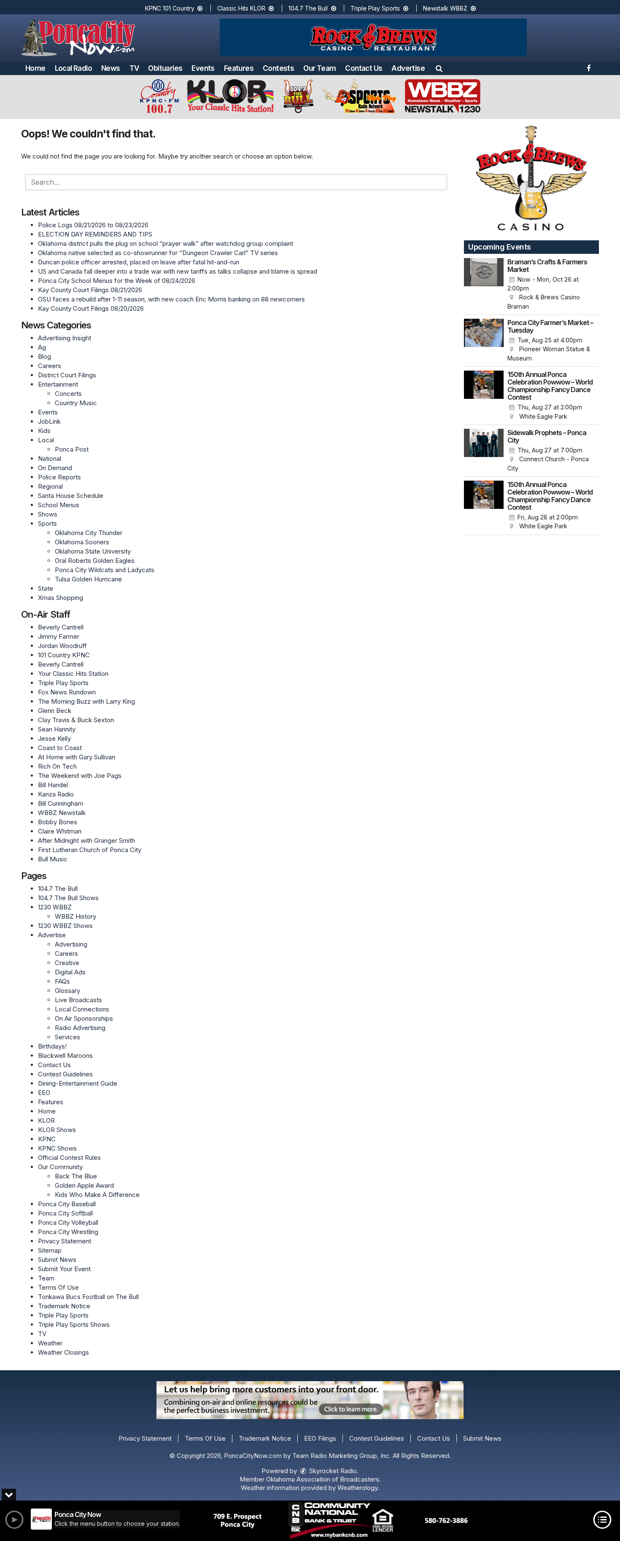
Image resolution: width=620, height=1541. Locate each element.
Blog (44, 356)
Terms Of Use (58, 1287)
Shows (47, 514)
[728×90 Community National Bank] (340, 1521)
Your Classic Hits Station (73, 674)
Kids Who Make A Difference (97, 1195)
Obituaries (165, 68)
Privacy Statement (64, 1241)
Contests (278, 68)
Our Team (319, 68)
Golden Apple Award (84, 1185)
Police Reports (59, 477)
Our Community (60, 1167)
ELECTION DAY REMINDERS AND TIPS (95, 234)
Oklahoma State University (93, 551)
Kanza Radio (56, 794)
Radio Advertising (80, 1028)
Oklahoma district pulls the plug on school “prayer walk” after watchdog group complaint (165, 243)
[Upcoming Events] (484, 284)
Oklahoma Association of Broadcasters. (323, 1479)
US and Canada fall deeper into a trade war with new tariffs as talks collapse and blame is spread (177, 271)
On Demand (55, 468)
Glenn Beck (54, 711)
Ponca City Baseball (67, 1204)
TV (134, 68)
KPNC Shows (57, 1148)
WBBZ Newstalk (62, 813)
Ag (42, 347)
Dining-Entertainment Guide (77, 1083)
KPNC (47, 1139)
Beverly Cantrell (61, 627)
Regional (50, 486)
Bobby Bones (57, 822)
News (110, 68)
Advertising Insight (64, 338)
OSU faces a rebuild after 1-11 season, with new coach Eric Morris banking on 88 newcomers (171, 299)
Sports (47, 523)
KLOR (46, 1120)
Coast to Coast (60, 748)
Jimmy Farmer (58, 636)
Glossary (67, 991)
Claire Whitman (59, 831)
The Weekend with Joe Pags (79, 776)
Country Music (76, 403)
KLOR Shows (57, 1130)
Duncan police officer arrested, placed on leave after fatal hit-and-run (138, 262)
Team (46, 1278)
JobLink (49, 421)
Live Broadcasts (78, 1000)
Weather (50, 1343)
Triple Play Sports (376, 8)
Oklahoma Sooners (82, 542)
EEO (44, 1093)
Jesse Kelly (54, 738)
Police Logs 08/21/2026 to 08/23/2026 (93, 225)
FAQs (62, 981)
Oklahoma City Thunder (88, 533)
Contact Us (363, 68)
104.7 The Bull (308, 8)
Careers (49, 366)
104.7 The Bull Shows (68, 898)
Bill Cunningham (60, 803)
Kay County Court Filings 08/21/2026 (90, 290)
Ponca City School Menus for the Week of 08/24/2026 (116, 281)
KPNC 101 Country (170, 8)
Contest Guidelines (65, 1074)
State (45, 588)
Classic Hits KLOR (242, 8)
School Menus (58, 505)
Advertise (408, 68)
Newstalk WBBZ (446, 8)
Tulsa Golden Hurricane (88, 579)
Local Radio (73, 68)
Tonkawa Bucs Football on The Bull (88, 1297)
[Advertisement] (373, 37)
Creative (67, 963)
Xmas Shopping (60, 598)
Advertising (71, 944)
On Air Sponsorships (84, 1018)
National (49, 459)
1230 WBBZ (55, 907)
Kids (44, 431)
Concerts (68, 394)
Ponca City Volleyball (68, 1222)
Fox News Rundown (67, 692)
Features (238, 68)
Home (35, 68)
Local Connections (82, 1009)
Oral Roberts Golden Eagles (95, 561)
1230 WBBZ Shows (65, 926)
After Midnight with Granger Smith (86, 840)
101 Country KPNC (64, 655)
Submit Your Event (64, 1269)
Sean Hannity (56, 729)
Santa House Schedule (70, 496)
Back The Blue (76, 1176)
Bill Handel (53, 785)
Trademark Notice (64, 1306)
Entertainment (58, 384)
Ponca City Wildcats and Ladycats (104, 570)
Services (67, 1037)
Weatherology (357, 1488)
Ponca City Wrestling (68, 1232)
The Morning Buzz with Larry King (86, 701)
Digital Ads (70, 972)
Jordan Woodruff (62, 646)
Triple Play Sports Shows (74, 1324)
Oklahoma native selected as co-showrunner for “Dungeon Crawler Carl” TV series (158, 253)
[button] (439, 68)
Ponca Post (72, 449)
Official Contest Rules (69, 1158)
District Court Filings (67, 375)
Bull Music (52, 859)
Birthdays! (52, 1046)
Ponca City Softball (65, 1213)
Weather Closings (63, 1352)
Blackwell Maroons (65, 1056)
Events (202, 68)
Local (46, 440)
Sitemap (50, 1250)
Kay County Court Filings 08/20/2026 (91, 308)
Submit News (57, 1260)
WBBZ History (75, 916)
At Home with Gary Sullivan (76, 757)
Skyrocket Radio (332, 1471)
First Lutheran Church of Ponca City (89, 850)
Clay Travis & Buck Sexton (76, 720)
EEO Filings (320, 1438)
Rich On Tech (57, 766)
